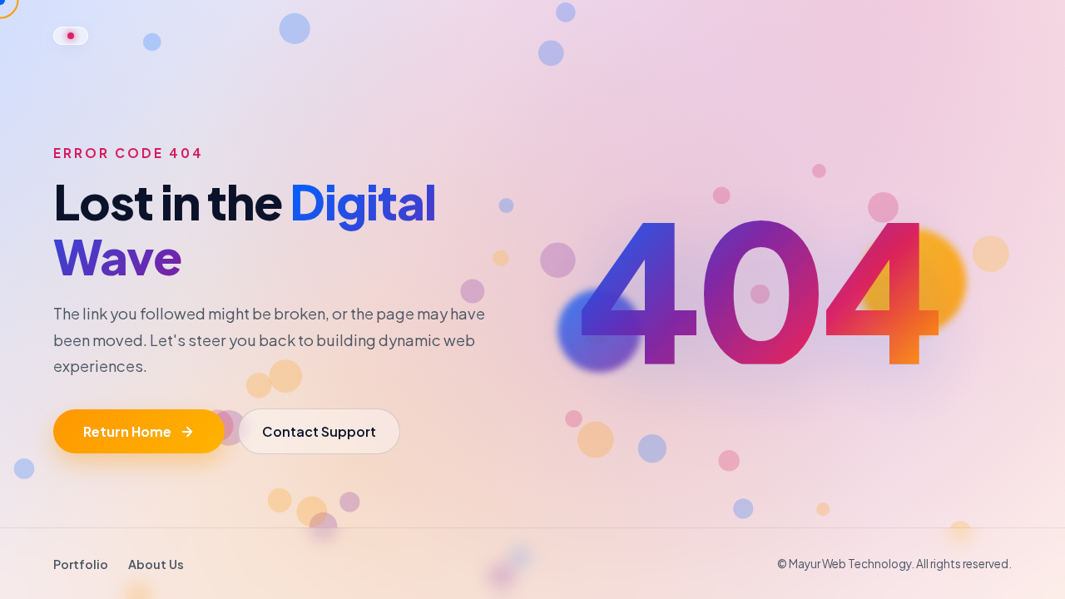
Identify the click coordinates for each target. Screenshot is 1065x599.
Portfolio (80, 564)
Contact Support (319, 431)
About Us (156, 564)
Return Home (127, 431)
